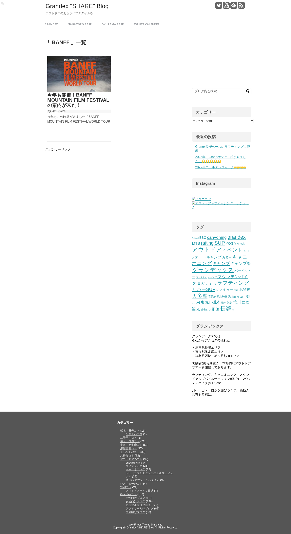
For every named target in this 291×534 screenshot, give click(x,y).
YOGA (231, 243)
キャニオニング (135, 469)
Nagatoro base (80, 24)
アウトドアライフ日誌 (139, 490)
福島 (229, 302)
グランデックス (213, 270)
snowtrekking (134, 462)
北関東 (244, 290)
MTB (196, 243)
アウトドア (207, 249)
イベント (232, 250)
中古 (236, 290)
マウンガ (212, 277)
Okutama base (113, 24)
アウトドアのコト (131, 459)
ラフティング (233, 283)
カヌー (227, 257)
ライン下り (210, 284)
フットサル (201, 277)
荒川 (237, 302)
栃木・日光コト (130, 430)
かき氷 (241, 243)
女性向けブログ (135, 501)
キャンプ (221, 263)
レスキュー (224, 290)
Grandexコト (128, 494)
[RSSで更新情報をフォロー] (241, 7)
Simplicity (156, 524)
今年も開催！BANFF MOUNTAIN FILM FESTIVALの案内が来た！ (78, 100)
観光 (196, 309)
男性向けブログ (135, 497)
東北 (208, 302)
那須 (215, 309)
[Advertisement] (78, 179)
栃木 (216, 302)
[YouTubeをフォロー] (226, 7)
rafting (207, 243)
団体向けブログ (135, 512)
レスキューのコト (131, 483)
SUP (219, 243)
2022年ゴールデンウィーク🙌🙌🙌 (220, 167)
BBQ (202, 238)
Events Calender (147, 24)
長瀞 (225, 309)
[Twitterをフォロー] (218, 7)
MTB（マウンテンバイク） (142, 480)
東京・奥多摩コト (131, 444)
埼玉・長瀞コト (130, 441)
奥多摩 (199, 296)
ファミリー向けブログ (139, 508)
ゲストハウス (134, 434)
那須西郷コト (128, 448)
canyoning (217, 237)
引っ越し (241, 297)
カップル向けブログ (138, 505)
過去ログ (206, 309)
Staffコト (125, 487)
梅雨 (223, 302)
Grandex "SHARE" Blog (77, 6)
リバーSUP (203, 289)
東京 (200, 302)
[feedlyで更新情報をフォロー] (233, 7)
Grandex (51, 24)
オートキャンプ (208, 257)
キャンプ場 (241, 263)
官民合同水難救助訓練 (222, 296)
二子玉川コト (128, 437)
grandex (236, 237)
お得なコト (127, 455)
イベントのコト (130, 452)
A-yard (195, 238)
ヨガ (201, 283)
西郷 (245, 302)
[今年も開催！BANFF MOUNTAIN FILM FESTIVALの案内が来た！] (79, 74)
